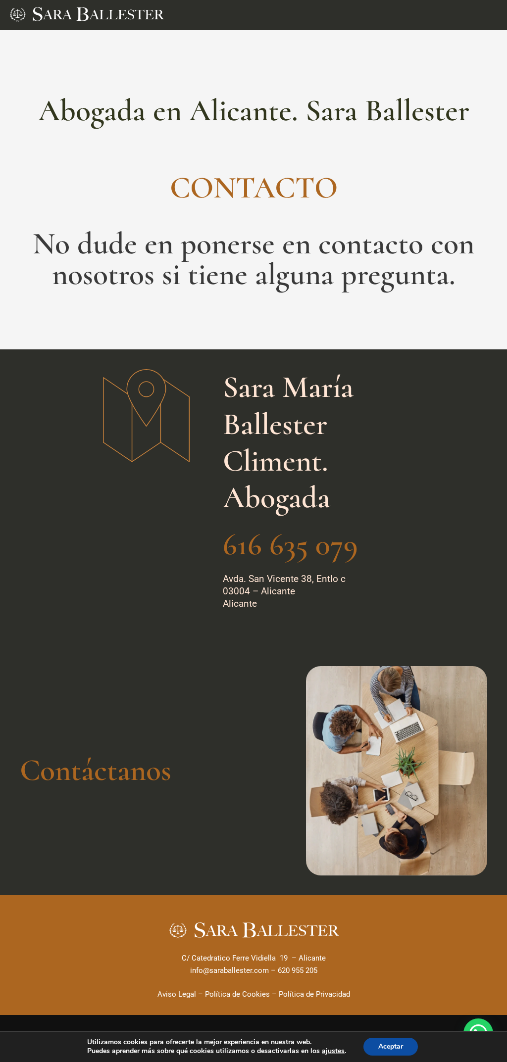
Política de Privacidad (314, 994)
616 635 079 (290, 544)
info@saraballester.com (229, 970)
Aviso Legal (176, 994)
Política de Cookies (237, 994)
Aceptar (390, 1046)
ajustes (333, 1051)
